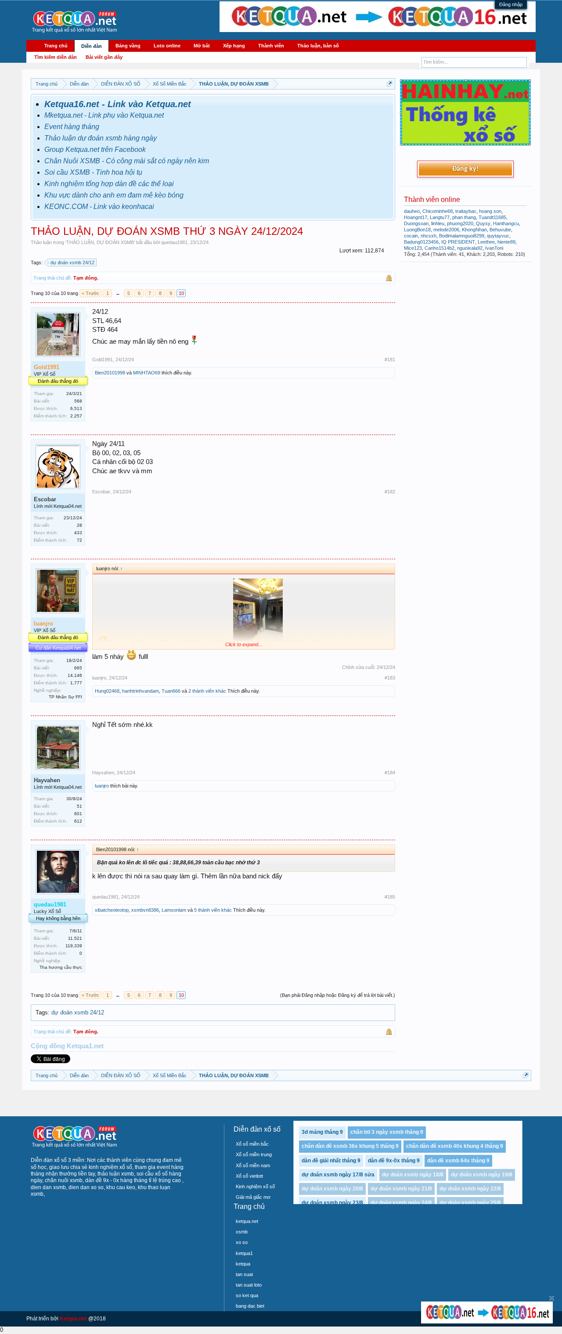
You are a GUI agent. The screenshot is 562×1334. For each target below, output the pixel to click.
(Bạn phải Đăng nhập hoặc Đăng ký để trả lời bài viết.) (337, 995)
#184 (390, 772)
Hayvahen (103, 772)
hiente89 (506, 242)
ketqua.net (247, 1221)
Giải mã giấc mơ (253, 1197)
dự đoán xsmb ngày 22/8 (470, 1189)
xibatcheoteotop (112, 910)
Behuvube (500, 229)
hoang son (490, 211)
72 (79, 540)
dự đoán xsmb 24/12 (72, 262)
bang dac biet (250, 1306)
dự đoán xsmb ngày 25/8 (470, 1203)
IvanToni (494, 248)
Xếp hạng (234, 45)
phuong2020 (460, 223)
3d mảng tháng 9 (322, 1132)
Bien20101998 (110, 372)
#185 (390, 896)
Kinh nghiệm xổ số (255, 1186)
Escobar (101, 491)
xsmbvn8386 (145, 910)
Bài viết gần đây (104, 57)
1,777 (76, 682)
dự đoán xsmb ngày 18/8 (412, 1175)
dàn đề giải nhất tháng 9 (331, 1161)
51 (79, 806)
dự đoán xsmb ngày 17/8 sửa (338, 1175)
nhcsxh (428, 235)
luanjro (99, 677)
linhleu (437, 223)
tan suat (244, 1274)
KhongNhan (474, 229)
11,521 (75, 938)
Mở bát (202, 45)
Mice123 (413, 248)
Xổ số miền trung (254, 1154)
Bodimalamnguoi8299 (461, 235)
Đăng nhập (510, 4)
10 (181, 293)
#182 (390, 491)
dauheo (412, 211)
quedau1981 (174, 242)
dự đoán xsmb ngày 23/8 (332, 1203)
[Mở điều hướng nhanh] (390, 83)
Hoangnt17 (415, 217)
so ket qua (247, 1295)
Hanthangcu (506, 223)
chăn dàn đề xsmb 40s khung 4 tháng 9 (454, 1146)
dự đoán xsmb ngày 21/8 (401, 1189)
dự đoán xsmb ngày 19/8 (481, 1175)
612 (78, 821)
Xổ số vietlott (249, 1176)
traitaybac (465, 211)
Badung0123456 (421, 242)
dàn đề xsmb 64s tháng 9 (458, 1161)
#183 (390, 677)
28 (79, 525)
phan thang (464, 217)
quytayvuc (498, 235)
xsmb (242, 1231)
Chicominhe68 (437, 211)
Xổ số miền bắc (252, 1144)
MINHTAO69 (146, 372)
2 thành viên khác (207, 691)
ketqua (243, 1263)
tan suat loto (249, 1284)
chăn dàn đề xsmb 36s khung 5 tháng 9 (350, 1146)
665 (78, 667)
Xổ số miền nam (253, 1165)
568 (78, 401)
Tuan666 (171, 691)
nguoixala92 (470, 248)
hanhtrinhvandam (140, 691)
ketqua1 (244, 1253)
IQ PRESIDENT (458, 242)
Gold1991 (102, 359)
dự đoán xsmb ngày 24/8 (401, 1203)
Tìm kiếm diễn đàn (55, 57)
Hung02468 (107, 691)
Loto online (167, 45)
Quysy (483, 223)
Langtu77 (440, 217)
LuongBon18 (417, 229)
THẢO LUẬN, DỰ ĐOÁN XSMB (100, 242)
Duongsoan (416, 223)
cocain (411, 235)
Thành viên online (432, 199)
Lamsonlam (174, 910)
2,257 (76, 416)
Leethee (486, 242)
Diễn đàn (91, 46)
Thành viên (271, 45)
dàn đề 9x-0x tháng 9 (394, 1161)
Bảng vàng (127, 45)
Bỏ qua (551, 1298)
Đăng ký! (465, 169)
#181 (390, 359)
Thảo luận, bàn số (318, 45)
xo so (242, 1242)
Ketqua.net (73, 1319)
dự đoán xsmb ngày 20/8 (332, 1189)
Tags (42, 1012)
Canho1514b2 (439, 248)
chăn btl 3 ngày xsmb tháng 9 (386, 1132)
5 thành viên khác (213, 910)
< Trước (90, 293)
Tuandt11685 (492, 217)
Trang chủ (56, 45)
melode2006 (446, 229)
